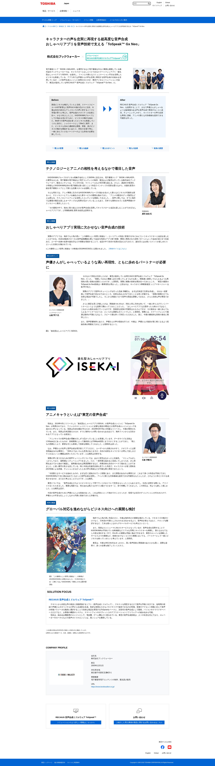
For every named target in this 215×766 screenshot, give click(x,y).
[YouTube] (169, 747)
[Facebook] (162, 747)
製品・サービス (49, 11)
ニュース (76, 11)
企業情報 (63, 11)
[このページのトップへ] (210, 762)
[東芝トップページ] (49, 3)
